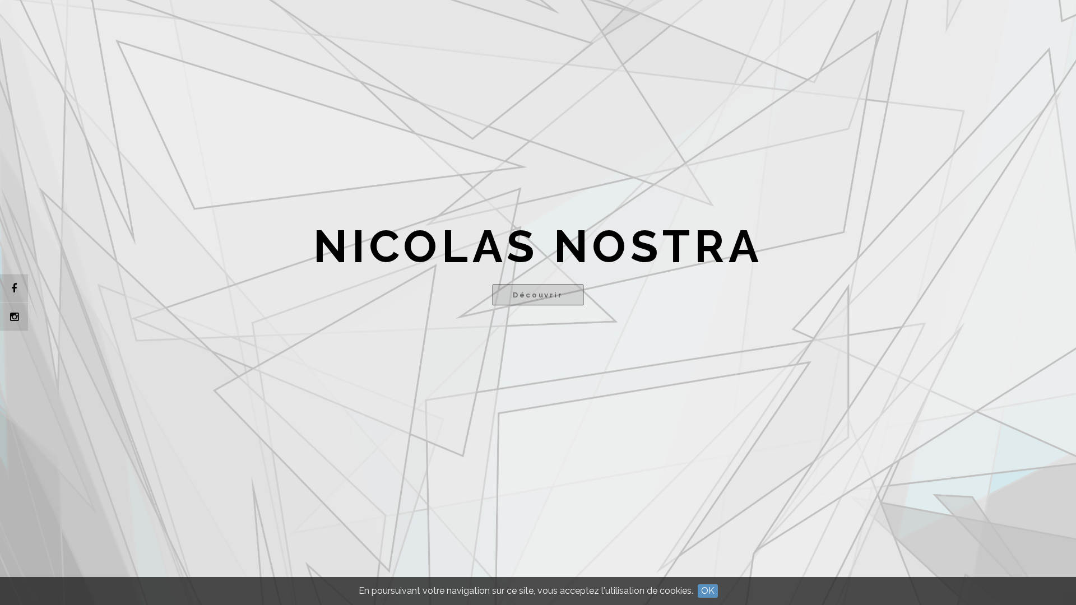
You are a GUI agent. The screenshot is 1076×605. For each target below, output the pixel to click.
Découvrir (538, 295)
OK (708, 590)
